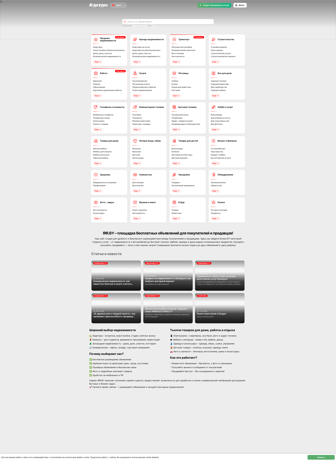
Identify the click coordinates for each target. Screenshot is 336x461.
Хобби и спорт (225, 107)
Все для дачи (225, 73)
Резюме (96, 84)
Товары (175, 210)
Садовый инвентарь (220, 84)
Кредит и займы (218, 155)
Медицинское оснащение (104, 182)
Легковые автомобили (182, 47)
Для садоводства (219, 87)
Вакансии (97, 81)
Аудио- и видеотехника (182, 121)
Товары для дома (109, 141)
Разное (221, 202)
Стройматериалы (219, 47)
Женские (136, 149)
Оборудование (225, 174)
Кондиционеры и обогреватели (186, 124)
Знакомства (145, 174)
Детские (136, 155)
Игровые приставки (141, 121)
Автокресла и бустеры (182, 155)
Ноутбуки (136, 115)
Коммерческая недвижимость (107, 56)
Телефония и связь (101, 118)
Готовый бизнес (218, 149)
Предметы (216, 213)
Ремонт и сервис (100, 124)
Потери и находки (219, 210)
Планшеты (137, 118)
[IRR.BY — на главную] (98, 5)
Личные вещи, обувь (150, 141)
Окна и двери (217, 50)
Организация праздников (183, 185)
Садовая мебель (218, 90)
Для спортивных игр (220, 121)
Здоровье (105, 174)
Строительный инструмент (223, 56)
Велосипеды (216, 115)
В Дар (181, 202)
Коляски (175, 152)
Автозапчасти (178, 56)
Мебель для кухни (101, 155)
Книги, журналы (139, 210)
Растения (176, 90)
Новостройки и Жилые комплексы (109, 50)
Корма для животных (181, 87)
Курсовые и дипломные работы (107, 90)
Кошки (175, 84)
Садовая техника (218, 81)
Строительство (226, 39)
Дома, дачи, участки (102, 53)
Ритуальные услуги (141, 84)
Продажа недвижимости (108, 39)
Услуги (142, 73)
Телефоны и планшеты (112, 107)
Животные (176, 213)
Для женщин (138, 182)
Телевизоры (177, 118)
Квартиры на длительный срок (146, 50)
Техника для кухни (180, 115)
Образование (99, 87)
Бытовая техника (187, 107)
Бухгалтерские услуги (221, 158)
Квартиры (97, 47)
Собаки (175, 81)
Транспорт (184, 39)
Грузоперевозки (139, 81)
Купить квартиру (139, 26)
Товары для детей (188, 141)
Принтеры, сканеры (141, 124)
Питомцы (183, 73)
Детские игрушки (179, 158)
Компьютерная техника (151, 107)
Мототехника (178, 53)
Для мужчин (137, 185)
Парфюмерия (99, 185)
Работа (103, 73)
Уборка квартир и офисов (144, 87)
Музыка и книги (147, 202)
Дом (154, 26)
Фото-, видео (107, 202)
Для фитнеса (216, 124)
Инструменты (138, 213)
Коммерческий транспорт (184, 50)
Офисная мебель (100, 158)
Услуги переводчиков (142, 90)
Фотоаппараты (100, 210)
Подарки (176, 182)
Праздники (184, 174)
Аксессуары (98, 121)
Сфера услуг (216, 185)
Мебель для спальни (102, 152)
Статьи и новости (106, 254)
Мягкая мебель (100, 149)
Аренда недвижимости (151, 39)
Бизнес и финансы (227, 141)
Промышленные (218, 182)
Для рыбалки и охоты (220, 118)
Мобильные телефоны (103, 115)
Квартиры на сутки (141, 47)
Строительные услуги (221, 53)
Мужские (136, 152)
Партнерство (217, 152)
